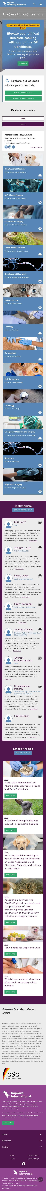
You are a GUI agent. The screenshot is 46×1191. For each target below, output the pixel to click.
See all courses (36, 147)
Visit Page (8, 1123)
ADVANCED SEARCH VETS (23, 92)
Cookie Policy (33, 1155)
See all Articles (23, 753)
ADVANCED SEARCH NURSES (23, 98)
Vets (23, 118)
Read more (10, 795)
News (6, 780)
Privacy (12, 1155)
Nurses (23, 124)
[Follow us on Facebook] (23, 1163)
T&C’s (13, 1159)
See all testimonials (23, 510)
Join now (23, 63)
